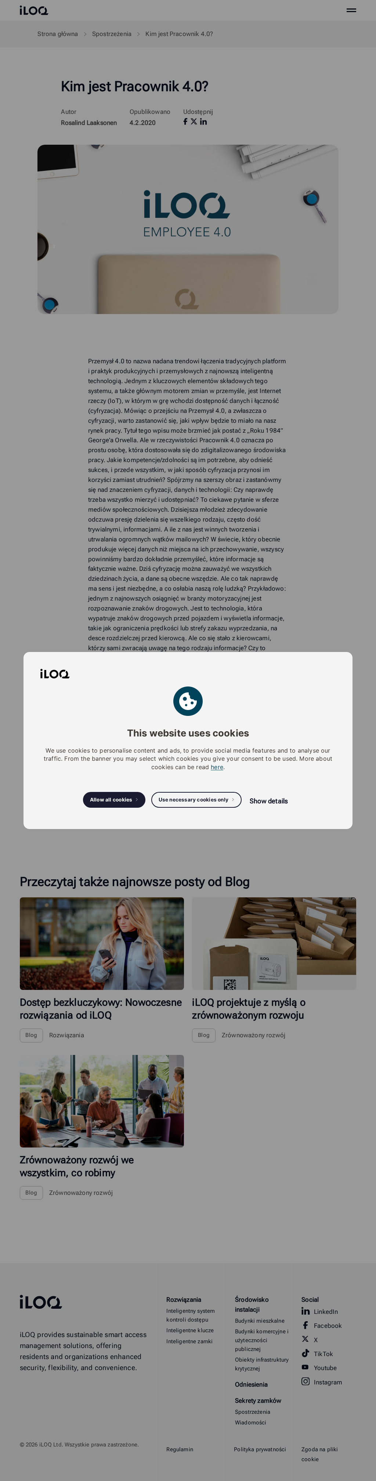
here (217, 767)
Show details (269, 801)
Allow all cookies (111, 800)
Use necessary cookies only (194, 800)
